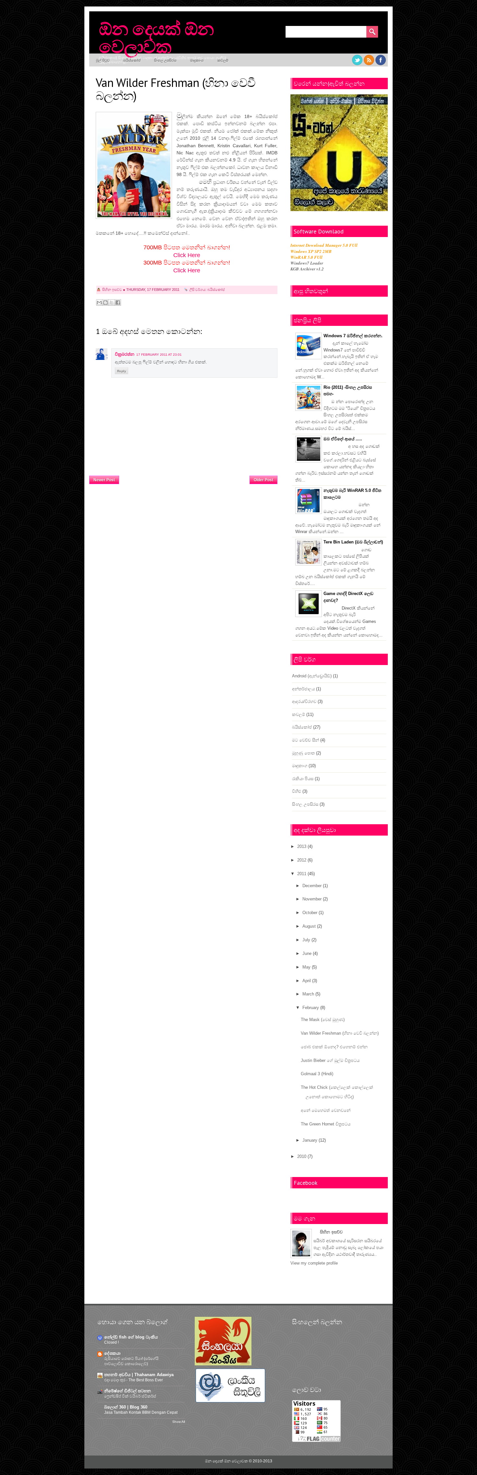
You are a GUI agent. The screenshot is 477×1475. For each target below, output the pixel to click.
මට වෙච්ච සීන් (305, 740)
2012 (301, 860)
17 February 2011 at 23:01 (159, 354)
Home (184, 478)
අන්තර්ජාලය (303, 688)
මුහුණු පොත (303, 753)
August (309, 926)
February (310, 1007)
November (312, 899)
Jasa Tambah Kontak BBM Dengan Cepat (140, 1412)
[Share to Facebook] (118, 302)
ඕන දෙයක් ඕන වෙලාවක (156, 37)
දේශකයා (112, 1353)
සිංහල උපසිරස (165, 60)
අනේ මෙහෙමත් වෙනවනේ (325, 1110)
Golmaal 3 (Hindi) (317, 1073)
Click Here (186, 255)
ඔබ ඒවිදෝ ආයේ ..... (343, 438)
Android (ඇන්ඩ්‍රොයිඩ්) (312, 675)
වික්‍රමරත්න (124, 354)
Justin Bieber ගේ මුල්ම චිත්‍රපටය (330, 1060)
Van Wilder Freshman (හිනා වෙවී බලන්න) (340, 1033)
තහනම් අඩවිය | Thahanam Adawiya (139, 1374)
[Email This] (99, 302)
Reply (121, 371)
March (308, 994)
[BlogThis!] (105, 302)
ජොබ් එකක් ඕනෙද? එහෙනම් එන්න (334, 1046)
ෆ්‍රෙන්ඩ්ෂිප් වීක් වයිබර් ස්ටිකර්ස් (130, 1396)
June (307, 953)
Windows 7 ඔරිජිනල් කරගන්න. (353, 335)
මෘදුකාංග (197, 60)
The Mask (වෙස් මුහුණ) (323, 1019)
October (309, 912)
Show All (178, 1421)
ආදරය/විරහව (304, 701)
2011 (301, 873)
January (309, 1140)
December (312, 885)
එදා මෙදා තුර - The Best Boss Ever (133, 1380)
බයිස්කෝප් (132, 60)
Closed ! (111, 1342)
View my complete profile (314, 1263)
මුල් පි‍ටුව (103, 60)
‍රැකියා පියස (302, 778)
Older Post (263, 480)
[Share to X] (111, 302)
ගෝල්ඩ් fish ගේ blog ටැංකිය (131, 1337)
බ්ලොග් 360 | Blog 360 (125, 1407)
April (306, 980)
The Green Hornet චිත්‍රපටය (325, 1124)
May (306, 967)
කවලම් (222, 60)
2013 (301, 846)
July (306, 939)
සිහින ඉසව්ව (331, 1232)
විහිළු (296, 791)
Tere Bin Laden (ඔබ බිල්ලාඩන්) (353, 542)
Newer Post (104, 480)
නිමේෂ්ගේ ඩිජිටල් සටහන (127, 1390)
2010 (301, 1156)
